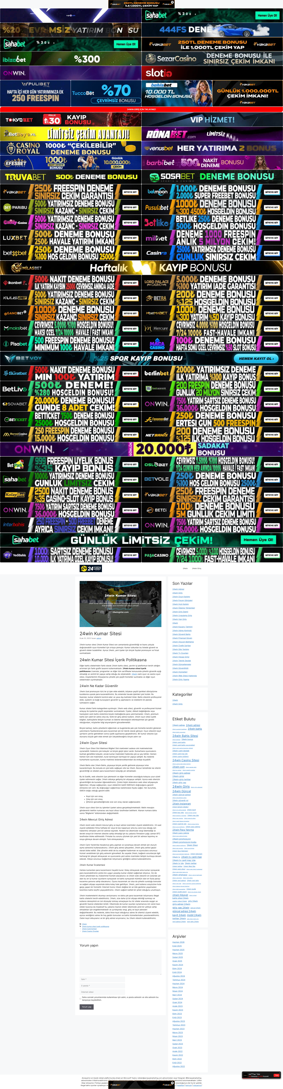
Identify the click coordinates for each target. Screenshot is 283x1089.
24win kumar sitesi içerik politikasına (95, 926)
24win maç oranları (177, 818)
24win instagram (181, 803)
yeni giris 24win (193, 922)
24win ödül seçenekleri (178, 889)
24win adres (178, 725)
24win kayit (191, 810)
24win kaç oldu (178, 813)
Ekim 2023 (177, 1014)
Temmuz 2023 (178, 1025)
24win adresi (193, 725)
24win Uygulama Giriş (182, 615)
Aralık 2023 (177, 1006)
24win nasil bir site (179, 824)
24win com (178, 766)
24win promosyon (181, 839)
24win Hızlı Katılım (180, 604)
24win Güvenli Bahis (181, 634)
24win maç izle (193, 815)
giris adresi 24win (181, 904)
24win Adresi (178, 589)
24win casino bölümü (180, 757)
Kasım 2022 (177, 1055)
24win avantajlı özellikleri (179, 729)
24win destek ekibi (191, 767)
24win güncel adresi (181, 795)
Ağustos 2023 (178, 1021)
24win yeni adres (188, 878)
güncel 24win (195, 908)
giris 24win (193, 901)
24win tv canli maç (191, 856)
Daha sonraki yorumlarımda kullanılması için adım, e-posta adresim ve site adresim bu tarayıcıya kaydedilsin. (120, 998)
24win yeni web (176, 883)
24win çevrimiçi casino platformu (191, 883)
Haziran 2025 (178, 950)
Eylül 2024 (177, 972)
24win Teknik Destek (181, 661)
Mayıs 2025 (177, 953)
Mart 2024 (177, 995)
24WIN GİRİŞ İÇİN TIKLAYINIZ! (141, 109)
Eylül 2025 (177, 946)
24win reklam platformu (179, 845)
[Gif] (141, 268)
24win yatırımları (177, 878)
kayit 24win (179, 915)
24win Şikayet (180, 894)
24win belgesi (176, 739)
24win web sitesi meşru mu (180, 872)
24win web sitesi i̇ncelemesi (194, 869)
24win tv (176, 857)
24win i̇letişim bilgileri (180, 807)
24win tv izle (178, 863)
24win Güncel (181, 791)
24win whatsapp (179, 875)
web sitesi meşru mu (193, 919)
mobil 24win (194, 915)
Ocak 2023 (177, 1047)
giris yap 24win (180, 907)
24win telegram (196, 854)
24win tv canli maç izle (183, 860)
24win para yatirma (193, 827)
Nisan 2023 (177, 1036)
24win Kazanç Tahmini (182, 627)
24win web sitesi (178, 869)
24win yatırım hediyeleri (195, 875)
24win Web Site (189, 866)
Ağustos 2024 (178, 976)
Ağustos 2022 (178, 1066)
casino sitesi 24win (179, 901)
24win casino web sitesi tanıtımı (181, 764)
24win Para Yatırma (183, 829)
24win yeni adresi (179, 881)
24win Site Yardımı (180, 649)
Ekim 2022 (177, 1059)
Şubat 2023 (177, 1044)
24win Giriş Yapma (180, 679)
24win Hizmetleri (179, 672)
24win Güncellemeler (181, 664)
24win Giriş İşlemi (180, 612)
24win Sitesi (192, 845)
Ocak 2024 (177, 1002)
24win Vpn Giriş (179, 619)
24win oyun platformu (178, 827)
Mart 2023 (177, 1040)
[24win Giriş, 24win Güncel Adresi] (91, 568)
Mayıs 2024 (177, 987)
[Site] (70, 191)
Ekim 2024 (177, 968)
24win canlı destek (180, 751)
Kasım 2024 (177, 965)
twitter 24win (179, 918)
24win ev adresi (176, 770)
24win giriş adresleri (196, 787)
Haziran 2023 (178, 1029)
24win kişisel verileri (191, 812)
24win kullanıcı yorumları (179, 815)
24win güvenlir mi (180, 800)
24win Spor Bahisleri (180, 851)
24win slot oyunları (177, 848)
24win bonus (187, 739)
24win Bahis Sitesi (185, 736)
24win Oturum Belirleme (183, 642)
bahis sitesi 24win (180, 898)
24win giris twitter (181, 779)
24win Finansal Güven (182, 638)
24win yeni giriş (193, 881)
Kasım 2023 (177, 1010)
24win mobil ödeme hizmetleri (180, 821)
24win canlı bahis (178, 742)
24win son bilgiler (189, 848)
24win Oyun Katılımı (181, 597)
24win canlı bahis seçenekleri (183, 745)
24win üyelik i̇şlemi (179, 892)
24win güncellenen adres (179, 798)
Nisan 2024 (177, 991)
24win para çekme (180, 833)
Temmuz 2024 (178, 980)
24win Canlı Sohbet (89, 929)
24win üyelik (191, 889)
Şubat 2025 (177, 957)
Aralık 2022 (177, 1051)
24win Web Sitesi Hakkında (184, 676)
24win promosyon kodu (184, 842)
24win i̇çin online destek (179, 810)
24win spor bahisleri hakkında (180, 854)
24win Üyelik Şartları (181, 646)
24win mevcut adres (190, 818)
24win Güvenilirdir (180, 668)
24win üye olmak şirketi (194, 892)
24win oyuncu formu (193, 824)
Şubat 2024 (177, 999)
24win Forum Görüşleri (182, 600)
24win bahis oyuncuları (178, 732)
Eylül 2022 (177, 1063)
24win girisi (178, 776)
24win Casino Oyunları (90, 931)
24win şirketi (193, 895)
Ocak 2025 (177, 961)
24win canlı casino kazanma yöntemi (182, 748)
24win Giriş (196, 568)
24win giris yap (179, 782)
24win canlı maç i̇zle (180, 754)
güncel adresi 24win (184, 911)
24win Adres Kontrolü (182, 630)
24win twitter (191, 863)
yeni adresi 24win (179, 922)
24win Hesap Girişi (180, 657)
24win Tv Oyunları (180, 653)
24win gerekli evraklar (189, 770)
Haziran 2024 (178, 984)
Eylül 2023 (177, 1017)
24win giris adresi (181, 773)
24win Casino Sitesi (185, 760)
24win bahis (195, 728)
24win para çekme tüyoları (179, 836)
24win (185, 568)
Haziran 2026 (178, 942)
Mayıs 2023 (177, 1032)
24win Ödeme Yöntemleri (183, 608)
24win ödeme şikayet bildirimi (180, 886)
